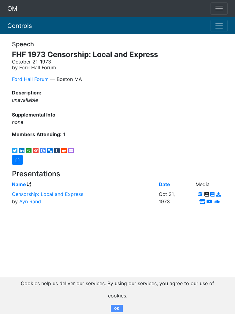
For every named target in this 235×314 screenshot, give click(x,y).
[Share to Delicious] (50, 150)
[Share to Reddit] (64, 150)
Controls (19, 25)
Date (164, 184)
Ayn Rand (30, 201)
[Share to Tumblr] (57, 150)
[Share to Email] (71, 150)
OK (116, 308)
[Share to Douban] (29, 150)
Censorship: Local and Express (47, 194)
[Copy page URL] (17, 160)
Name (19, 184)
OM (12, 8)
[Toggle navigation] (219, 26)
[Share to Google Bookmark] (43, 150)
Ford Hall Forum (30, 79)
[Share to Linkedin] (21, 150)
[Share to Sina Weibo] (36, 150)
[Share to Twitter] (14, 150)
